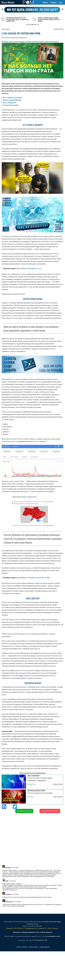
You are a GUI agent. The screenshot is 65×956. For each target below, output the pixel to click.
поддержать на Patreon (50, 811)
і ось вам (51, 936)
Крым (10, 41)
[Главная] (28, 2)
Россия (41, 41)
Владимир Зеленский (25, 41)
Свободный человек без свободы (39, 577)
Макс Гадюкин (6, 29)
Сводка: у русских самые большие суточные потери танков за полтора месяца (49, 19)
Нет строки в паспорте (12, 97)
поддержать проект (24, 811)
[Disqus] (32, 839)
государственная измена (51, 41)
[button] (27, 24)
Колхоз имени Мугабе (12, 100)
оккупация (35, 41)
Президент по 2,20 (34, 268)
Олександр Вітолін (31, 784)
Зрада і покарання (33, 776)
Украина (5, 41)
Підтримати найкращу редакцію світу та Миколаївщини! (32, 932)
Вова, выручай (9, 102)
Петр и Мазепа (7, 2)
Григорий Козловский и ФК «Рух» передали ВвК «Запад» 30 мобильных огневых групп (17, 19)
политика (15, 41)
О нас (60, 2)
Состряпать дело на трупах (36, 790)
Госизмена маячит (11, 105)
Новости (45, 2)
